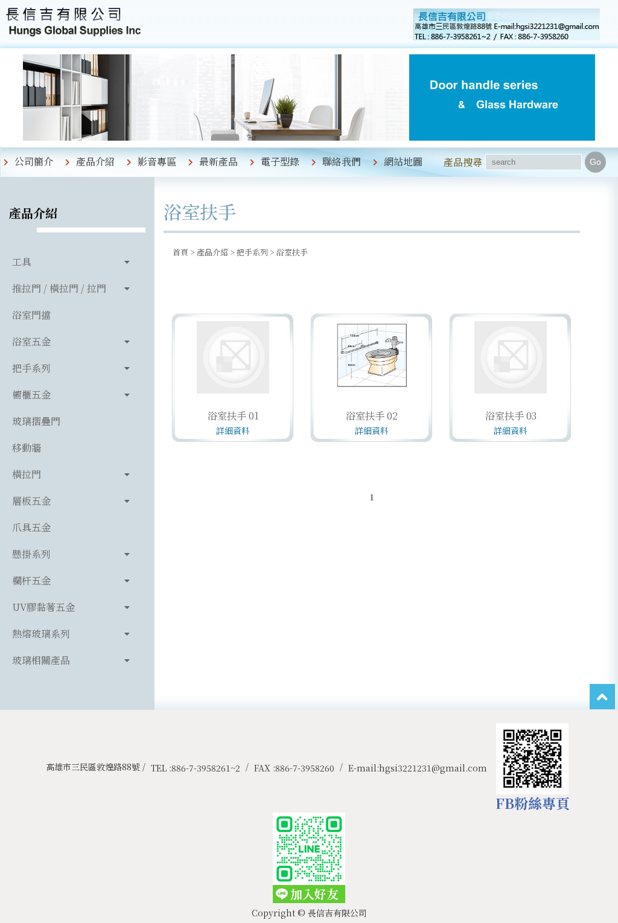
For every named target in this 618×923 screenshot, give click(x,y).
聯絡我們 (341, 161)
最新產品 (218, 161)
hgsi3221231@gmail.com (433, 768)
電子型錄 (280, 161)
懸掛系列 (31, 554)
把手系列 (31, 368)
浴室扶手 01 (233, 416)
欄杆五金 (31, 580)
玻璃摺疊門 (36, 421)
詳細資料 (233, 430)
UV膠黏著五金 (43, 607)
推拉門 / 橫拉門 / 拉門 (59, 288)
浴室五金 (31, 341)
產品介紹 (95, 161)
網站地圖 (403, 161)
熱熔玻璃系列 (41, 633)
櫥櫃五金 (31, 394)
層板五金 (31, 501)
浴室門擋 (31, 315)
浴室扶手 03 (511, 416)
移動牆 (26, 448)
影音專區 (157, 161)
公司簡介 (33, 161)
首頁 (180, 252)
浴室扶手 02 (372, 416)
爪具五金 (31, 527)
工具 (21, 262)
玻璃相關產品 (41, 660)
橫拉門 (26, 474)
